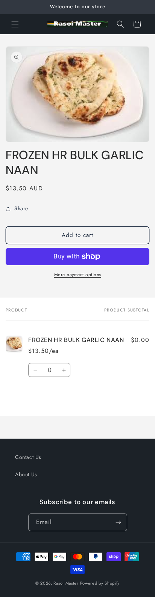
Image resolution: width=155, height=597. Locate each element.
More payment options (77, 274)
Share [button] (21, 208)
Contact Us (28, 457)
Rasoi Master (66, 583)
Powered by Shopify (100, 583)
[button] (15, 24)
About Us (26, 474)
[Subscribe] (118, 522)
